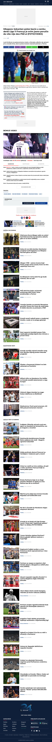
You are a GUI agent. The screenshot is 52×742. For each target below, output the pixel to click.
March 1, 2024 (19, 103)
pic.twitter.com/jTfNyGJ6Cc (12, 115)
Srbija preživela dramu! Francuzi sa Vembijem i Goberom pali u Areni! (33, 453)
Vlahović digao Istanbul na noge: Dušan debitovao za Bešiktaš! (32, 393)
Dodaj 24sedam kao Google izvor (27, 50)
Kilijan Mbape (7, 194)
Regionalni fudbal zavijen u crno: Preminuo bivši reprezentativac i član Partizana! (33, 551)
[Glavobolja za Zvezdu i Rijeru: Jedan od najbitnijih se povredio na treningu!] (11, 678)
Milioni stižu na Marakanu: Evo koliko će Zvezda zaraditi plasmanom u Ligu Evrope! (33, 380)
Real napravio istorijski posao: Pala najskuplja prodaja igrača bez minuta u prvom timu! (34, 334)
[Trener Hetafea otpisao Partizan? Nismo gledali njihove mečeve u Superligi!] (11, 539)
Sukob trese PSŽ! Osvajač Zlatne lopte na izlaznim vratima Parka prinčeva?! (19, 223)
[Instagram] (24, 218)
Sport (21, 4)
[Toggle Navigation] (48, 1)
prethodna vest (17, 221)
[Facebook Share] (8, 47)
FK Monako (24, 194)
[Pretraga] (45, 1)
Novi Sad (23, 728)
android (18, 160)
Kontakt (11, 735)
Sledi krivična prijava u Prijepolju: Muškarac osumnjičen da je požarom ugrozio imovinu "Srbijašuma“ (26, 172)
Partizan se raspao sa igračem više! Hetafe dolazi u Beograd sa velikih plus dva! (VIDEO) (34, 564)
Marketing (21, 735)
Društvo (37, 4)
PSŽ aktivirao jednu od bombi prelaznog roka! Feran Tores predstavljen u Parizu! (31, 292)
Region (23, 724)
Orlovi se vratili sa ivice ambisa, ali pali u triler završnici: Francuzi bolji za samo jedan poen (34, 467)
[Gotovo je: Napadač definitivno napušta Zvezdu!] (11, 650)
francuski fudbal (33, 194)
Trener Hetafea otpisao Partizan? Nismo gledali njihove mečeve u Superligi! (32, 537)
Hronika (32, 4)
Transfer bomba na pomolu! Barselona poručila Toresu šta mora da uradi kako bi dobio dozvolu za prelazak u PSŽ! (34, 306)
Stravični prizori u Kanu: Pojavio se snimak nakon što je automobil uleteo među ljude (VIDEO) (28, 176)
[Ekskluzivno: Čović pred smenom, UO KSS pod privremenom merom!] (11, 410)
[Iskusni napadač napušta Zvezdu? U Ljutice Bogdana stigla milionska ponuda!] (11, 581)
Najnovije (5, 4)
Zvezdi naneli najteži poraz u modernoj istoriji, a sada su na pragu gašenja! (34, 319)
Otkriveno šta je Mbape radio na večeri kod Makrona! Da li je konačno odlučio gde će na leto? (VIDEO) (34, 236)
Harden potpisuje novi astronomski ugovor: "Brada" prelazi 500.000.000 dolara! (33, 689)
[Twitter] (27, 218)
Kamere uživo (11, 4)
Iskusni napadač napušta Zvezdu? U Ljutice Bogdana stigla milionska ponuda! (33, 578)
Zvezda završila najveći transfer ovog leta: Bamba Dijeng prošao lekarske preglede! (33, 352)
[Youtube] (29, 218)
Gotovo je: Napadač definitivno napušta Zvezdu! (31, 647)
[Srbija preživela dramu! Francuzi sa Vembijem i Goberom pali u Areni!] (11, 456)
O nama (6, 735)
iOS (14, 160)
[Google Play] (43, 723)
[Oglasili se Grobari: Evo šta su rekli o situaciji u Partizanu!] (11, 636)
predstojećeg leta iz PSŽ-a (22, 86)
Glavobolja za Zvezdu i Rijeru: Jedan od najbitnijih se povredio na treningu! (34, 675)
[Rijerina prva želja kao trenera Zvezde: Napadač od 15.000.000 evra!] (11, 498)
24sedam (30, 160)
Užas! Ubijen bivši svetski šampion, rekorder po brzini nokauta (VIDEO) (33, 591)
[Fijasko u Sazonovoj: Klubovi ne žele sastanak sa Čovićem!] (11, 368)
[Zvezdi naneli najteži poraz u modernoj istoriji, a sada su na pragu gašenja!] (11, 322)
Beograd (23, 722)
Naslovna (5, 26)
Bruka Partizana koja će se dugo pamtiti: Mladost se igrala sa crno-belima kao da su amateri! (32, 481)
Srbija (13, 730)
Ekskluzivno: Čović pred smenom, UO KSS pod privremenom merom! (33, 407)
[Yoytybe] (37, 731)
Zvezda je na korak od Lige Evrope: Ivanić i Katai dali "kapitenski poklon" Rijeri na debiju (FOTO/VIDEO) (33, 523)
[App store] (34, 723)
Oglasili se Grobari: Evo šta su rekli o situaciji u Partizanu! (33, 633)
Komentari (41, 164)
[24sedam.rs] (7, 2)
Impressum (16, 735)
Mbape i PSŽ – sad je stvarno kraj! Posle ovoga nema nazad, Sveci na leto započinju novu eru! (34, 264)
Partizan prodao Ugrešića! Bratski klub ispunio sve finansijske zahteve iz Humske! (34, 606)
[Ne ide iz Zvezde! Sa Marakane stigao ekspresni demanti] (11, 512)
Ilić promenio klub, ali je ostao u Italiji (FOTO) (18, 183)
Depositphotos (26, 736)
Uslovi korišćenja (43, 735)
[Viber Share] (20, 47)
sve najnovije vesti (26, 187)
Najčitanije (26, 164)
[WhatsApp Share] (31, 47)
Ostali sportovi (24, 595)
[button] (26, 146)
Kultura (14, 728)
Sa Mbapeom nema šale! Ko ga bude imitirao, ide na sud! (33, 277)
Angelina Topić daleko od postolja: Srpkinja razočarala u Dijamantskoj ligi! (34, 619)
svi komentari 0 (28, 203)
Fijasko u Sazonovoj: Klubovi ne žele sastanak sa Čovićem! (33, 365)
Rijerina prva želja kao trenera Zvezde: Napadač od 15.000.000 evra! (34, 494)
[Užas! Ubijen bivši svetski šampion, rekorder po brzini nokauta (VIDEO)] (11, 595)
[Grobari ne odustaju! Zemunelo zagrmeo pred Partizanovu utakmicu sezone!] (11, 664)
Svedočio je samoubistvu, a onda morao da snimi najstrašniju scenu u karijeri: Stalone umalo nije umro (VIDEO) (26, 180)
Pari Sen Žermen (16, 194)
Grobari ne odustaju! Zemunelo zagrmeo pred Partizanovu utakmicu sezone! (33, 662)
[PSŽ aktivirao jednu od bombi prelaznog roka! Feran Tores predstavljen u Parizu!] (11, 295)
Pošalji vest (27, 735)
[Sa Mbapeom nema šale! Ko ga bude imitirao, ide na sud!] (11, 281)
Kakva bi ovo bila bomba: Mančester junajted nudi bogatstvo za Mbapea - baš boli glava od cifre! (33, 250)
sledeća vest (37, 221)
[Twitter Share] (43, 47)
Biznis (45, 4)
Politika (17, 4)
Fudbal (13, 26)
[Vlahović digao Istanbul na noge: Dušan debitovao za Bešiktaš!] (11, 396)
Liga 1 (40, 194)
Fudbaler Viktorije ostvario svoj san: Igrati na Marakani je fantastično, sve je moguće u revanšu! (33, 426)
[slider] (26, 155)
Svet (29, 4)
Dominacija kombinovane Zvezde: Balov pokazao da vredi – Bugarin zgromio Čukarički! (32, 440)
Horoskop (23, 726)
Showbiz (25, 4)
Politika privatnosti (34, 735)
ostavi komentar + (41, 203)
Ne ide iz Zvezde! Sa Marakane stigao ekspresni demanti (33, 508)
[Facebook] (22, 218)
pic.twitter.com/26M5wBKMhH (12, 100)
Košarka (22, 369)
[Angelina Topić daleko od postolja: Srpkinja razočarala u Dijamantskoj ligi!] (11, 623)
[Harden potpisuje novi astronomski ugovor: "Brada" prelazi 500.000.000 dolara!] (11, 692)
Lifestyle (42, 4)
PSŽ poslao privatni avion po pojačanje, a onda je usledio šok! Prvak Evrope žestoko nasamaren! (39, 223)
